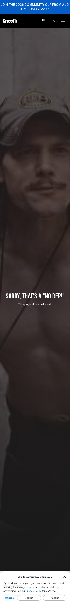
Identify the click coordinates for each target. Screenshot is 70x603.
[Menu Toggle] (63, 20)
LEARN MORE (39, 9)
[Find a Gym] (43, 20)
